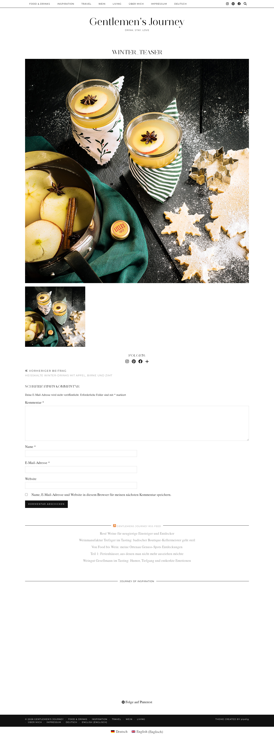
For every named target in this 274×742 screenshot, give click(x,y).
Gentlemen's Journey (137, 21)
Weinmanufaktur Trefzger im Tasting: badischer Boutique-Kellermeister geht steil (137, 540)
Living (117, 3)
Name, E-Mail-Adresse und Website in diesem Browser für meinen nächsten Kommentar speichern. (101, 494)
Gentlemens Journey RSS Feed (139, 526)
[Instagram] (227, 4)
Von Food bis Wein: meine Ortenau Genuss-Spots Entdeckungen (137, 546)
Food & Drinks (39, 3)
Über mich (136, 3)
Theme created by (232, 719)
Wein (102, 3)
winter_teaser (137, 52)
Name (30, 446)
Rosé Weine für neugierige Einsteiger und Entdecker (137, 533)
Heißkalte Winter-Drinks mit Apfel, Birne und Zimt (68, 373)
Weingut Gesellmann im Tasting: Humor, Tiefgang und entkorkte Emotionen (137, 560)
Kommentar (34, 402)
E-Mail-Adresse (37, 462)
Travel (86, 3)
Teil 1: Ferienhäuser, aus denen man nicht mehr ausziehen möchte (137, 553)
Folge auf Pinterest (138, 702)
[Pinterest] (233, 4)
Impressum (159, 3)
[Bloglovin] (147, 361)
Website (31, 478)
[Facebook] (239, 4)
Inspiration (65, 3)
